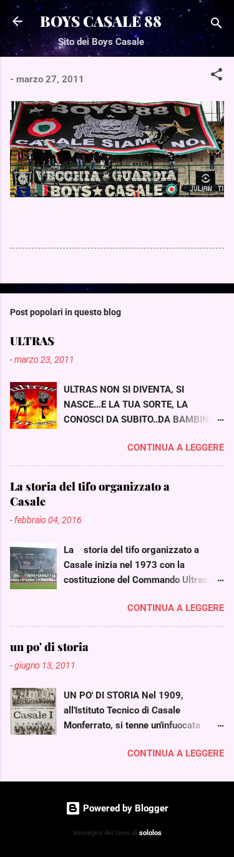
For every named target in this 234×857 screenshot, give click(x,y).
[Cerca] (216, 25)
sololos (150, 833)
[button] (216, 76)
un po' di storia (49, 646)
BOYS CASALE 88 (101, 21)
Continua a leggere (175, 447)
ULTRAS (32, 340)
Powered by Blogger (124, 808)
